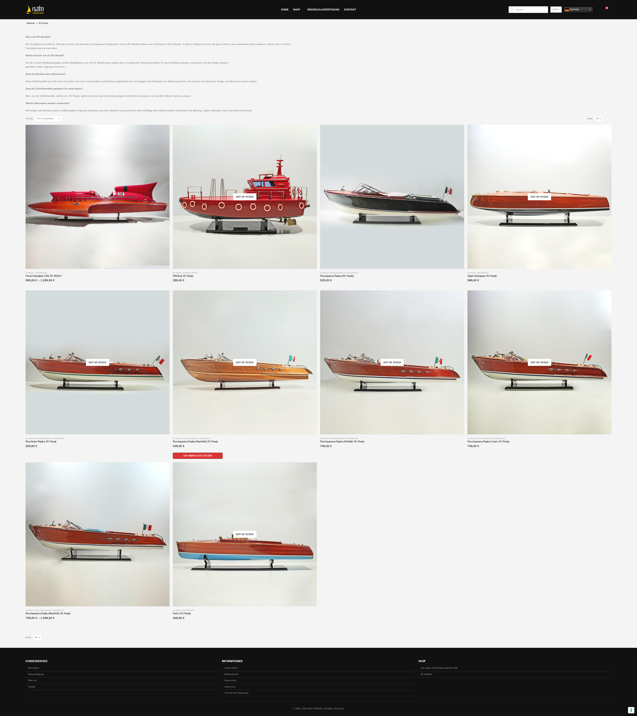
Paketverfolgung (36, 674)
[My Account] (598, 10)
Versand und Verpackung (236, 693)
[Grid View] (606, 118)
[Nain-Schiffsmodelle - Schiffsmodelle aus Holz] (35, 9)
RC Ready (30, 273)
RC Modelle (426, 674)
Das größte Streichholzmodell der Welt (439, 668)
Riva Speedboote (338, 273)
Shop (296, 9)
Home (285, 9)
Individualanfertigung (323, 9)
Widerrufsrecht (231, 674)
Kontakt (350, 9)
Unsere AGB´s (231, 668)
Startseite (30, 23)
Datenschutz (230, 680)
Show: (590, 118)
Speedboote (41, 273)
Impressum (229, 686)
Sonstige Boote (190, 273)
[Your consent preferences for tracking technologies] (631, 710)
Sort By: (30, 118)
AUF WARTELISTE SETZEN (197, 455)
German (574, 9)
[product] (98, 197)
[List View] (609, 118)
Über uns (32, 680)
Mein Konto (33, 668)
